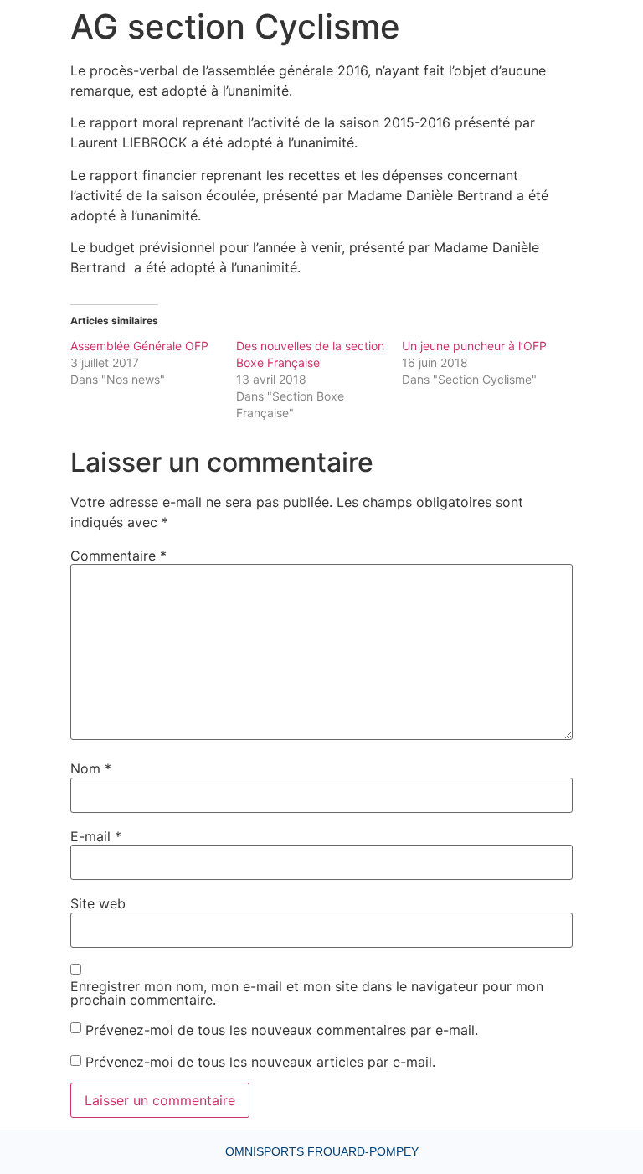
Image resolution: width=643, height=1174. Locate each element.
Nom (90, 768)
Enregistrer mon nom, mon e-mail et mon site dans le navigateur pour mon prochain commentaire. (306, 993)
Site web (98, 903)
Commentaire (118, 555)
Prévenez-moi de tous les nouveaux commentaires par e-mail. (281, 1030)
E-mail (95, 836)
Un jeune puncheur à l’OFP (474, 346)
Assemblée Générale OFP (139, 346)
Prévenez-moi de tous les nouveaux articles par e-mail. (260, 1061)
